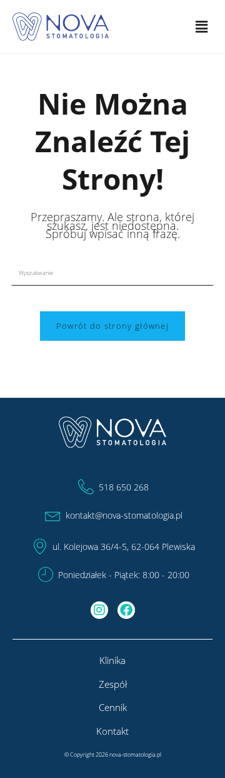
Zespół (113, 684)
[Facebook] (126, 610)
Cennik (113, 707)
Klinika (112, 660)
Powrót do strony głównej (112, 325)
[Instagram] (99, 610)
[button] (201, 26)
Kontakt (112, 731)
